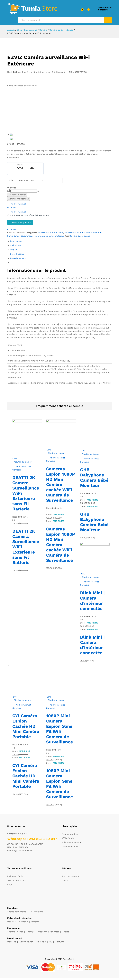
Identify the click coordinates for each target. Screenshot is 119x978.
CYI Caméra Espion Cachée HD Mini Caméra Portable (25, 726)
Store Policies (17, 254)
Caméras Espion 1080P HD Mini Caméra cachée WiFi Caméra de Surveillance (60, 484)
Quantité (11, 188)
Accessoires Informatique (77, 232)
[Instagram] (26, 859)
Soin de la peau (44, 942)
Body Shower (26, 942)
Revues (58, 72)
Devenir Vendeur (70, 834)
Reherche (108, 20)
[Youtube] (21, 859)
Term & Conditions (16, 880)
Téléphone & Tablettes (48, 932)
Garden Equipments (29, 922)
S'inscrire (103, 10)
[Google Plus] (17, 859)
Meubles (11, 922)
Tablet (66, 932)
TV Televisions (36, 911)
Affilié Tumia (68, 838)
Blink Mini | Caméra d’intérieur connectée (92, 600)
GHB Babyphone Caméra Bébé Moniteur (94, 477)
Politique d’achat (15, 876)
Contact (66, 880)
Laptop (30, 932)
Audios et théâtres (16, 911)
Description (16, 241)
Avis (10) (14, 250)
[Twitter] (12, 859)
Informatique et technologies (49, 236)
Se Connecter (105, 7)
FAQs (9, 884)
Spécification (16, 245)
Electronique (27, 236)
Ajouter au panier (17, 195)
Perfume (60, 942)
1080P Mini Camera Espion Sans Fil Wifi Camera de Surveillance (59, 728)
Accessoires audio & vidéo (50, 232)
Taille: (11, 180)
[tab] (61, 241)
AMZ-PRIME (25, 167)
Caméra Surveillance (79, 236)
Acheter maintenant (18, 199)
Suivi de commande (71, 842)
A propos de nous (70, 876)
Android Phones (15, 932)
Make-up (11, 942)
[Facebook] (8, 859)
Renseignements (18, 258)
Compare (11, 207)
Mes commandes (70, 846)
